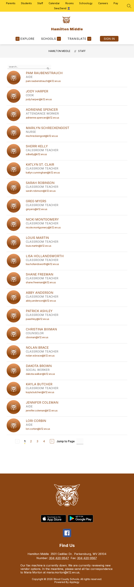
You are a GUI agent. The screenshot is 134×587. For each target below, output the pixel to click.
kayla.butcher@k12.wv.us (40, 392)
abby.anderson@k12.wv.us (41, 300)
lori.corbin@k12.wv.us (38, 428)
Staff (40, 3)
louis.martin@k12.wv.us (38, 245)
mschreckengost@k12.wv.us (42, 135)
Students (26, 3)
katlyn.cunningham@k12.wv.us (43, 172)
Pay (116, 3)
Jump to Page (66, 441)
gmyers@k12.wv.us (36, 209)
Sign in (109, 38)
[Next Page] (52, 441)
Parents (11, 3)
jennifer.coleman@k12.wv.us (42, 410)
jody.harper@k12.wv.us (39, 99)
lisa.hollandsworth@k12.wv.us (42, 264)
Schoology (86, 3)
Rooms (69, 3)
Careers (103, 3)
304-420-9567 (87, 558)
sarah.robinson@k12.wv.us (41, 190)
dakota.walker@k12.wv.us (40, 373)
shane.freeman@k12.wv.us (41, 282)
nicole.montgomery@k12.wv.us (43, 227)
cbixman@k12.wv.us (37, 337)
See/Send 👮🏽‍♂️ (62, 8)
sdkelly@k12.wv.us (36, 154)
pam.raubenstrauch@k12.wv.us (43, 80)
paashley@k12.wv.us (37, 318)
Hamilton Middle (59, 51)
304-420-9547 (59, 558)
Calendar (54, 3)
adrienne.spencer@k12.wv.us (42, 117)
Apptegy (74, 582)
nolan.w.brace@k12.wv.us (40, 355)
